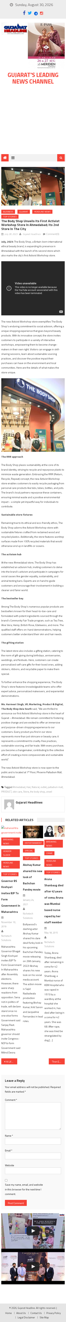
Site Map (44, 1317)
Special (29, 850)
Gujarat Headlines (32, 234)
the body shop (37, 791)
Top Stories (10, 216)
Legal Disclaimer (26, 1317)
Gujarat (23, 211)
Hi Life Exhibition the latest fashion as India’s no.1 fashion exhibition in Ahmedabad (11, 1061)
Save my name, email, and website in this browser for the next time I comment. (24, 1189)
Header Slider (7, 853)
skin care (17, 791)
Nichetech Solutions (6, 938)
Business (8, 211)
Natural (35, 787)
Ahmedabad (19, 787)
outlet (44, 787)
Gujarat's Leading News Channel (33, 78)
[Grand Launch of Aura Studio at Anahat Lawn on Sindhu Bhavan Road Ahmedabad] (33, 1231)
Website (9, 1165)
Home (8, 1313)
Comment (11, 1100)
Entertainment (33, 843)
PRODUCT (6, 791)
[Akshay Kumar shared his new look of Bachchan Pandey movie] (33, 832)
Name (9, 1136)
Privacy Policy (53, 1313)
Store (26, 791)
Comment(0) (52, 234)
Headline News (42, 211)
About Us (21, 1313)
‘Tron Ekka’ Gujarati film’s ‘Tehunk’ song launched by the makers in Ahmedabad (58, 1061)
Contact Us (36, 1313)
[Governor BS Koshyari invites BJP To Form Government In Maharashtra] (11, 830)
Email (8, 1150)
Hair (28, 787)
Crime (49, 853)
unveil (49, 791)
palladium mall (55, 787)
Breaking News (8, 841)
